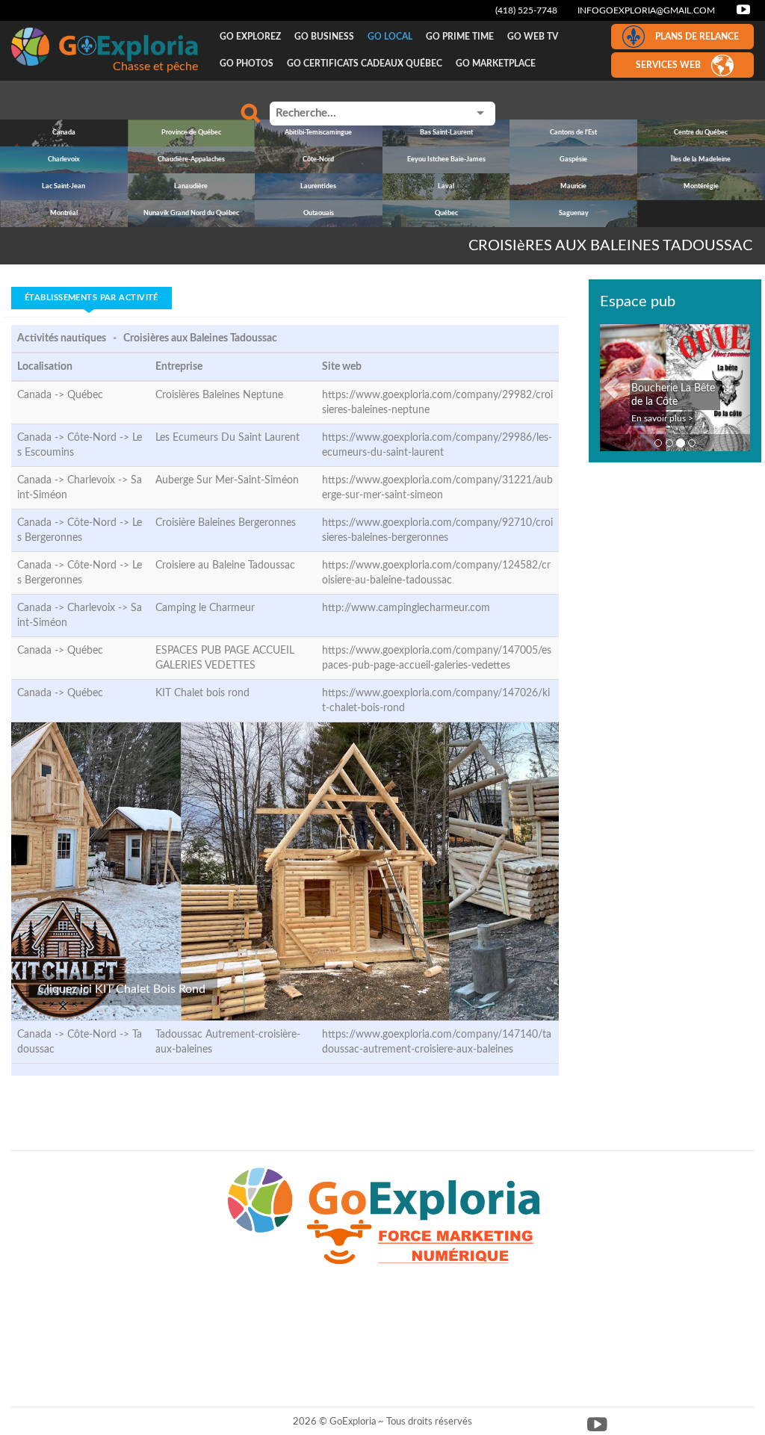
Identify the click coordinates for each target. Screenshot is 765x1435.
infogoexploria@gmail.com (646, 10)
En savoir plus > (662, 418)
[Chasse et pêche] (104, 47)
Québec (85, 395)
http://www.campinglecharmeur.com (406, 608)
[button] (611, 387)
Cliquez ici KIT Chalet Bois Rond (121, 989)
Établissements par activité (91, 298)
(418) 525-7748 (526, 10)
